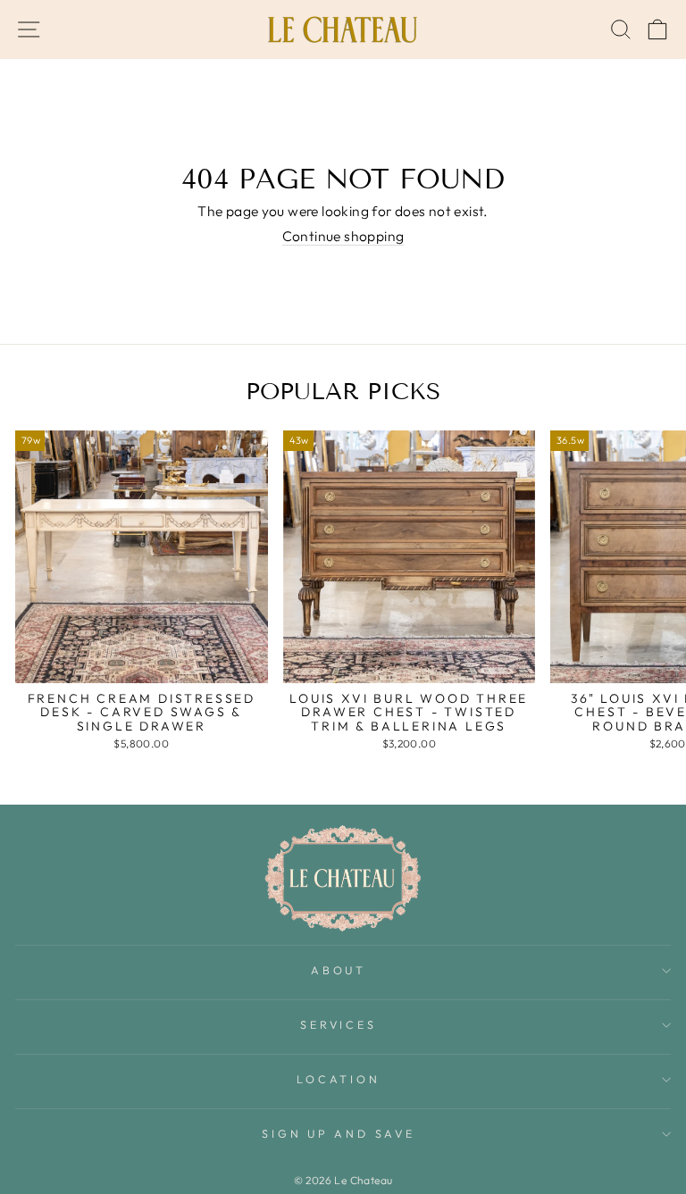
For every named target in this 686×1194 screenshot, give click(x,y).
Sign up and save (338, 1133)
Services (338, 1024)
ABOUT (338, 970)
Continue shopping (343, 236)
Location (338, 1079)
